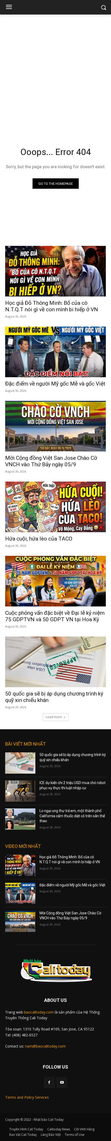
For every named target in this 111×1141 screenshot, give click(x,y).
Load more (54, 717)
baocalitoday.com (39, 1012)
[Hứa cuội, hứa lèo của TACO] (55, 507)
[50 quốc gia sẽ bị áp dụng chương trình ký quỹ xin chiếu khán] (55, 662)
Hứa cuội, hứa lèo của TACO (38, 539)
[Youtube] (62, 1082)
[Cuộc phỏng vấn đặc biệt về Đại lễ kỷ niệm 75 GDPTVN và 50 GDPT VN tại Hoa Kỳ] (55, 581)
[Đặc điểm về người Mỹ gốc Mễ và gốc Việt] (55, 352)
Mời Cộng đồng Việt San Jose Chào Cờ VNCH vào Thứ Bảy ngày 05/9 (51, 461)
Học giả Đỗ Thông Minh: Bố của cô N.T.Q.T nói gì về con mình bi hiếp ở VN (51, 306)
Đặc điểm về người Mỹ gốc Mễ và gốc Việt (55, 384)
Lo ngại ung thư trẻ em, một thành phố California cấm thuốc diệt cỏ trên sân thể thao (72, 816)
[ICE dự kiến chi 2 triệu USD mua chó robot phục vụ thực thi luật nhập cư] (20, 791)
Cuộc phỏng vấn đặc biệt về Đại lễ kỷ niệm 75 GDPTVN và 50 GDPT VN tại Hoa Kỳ (55, 616)
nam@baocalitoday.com (45, 1046)
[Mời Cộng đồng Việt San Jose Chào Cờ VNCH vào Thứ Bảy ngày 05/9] (55, 426)
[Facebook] (49, 1082)
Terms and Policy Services (27, 1097)
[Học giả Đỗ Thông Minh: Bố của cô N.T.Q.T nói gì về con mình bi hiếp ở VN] (55, 271)
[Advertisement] (55, 73)
